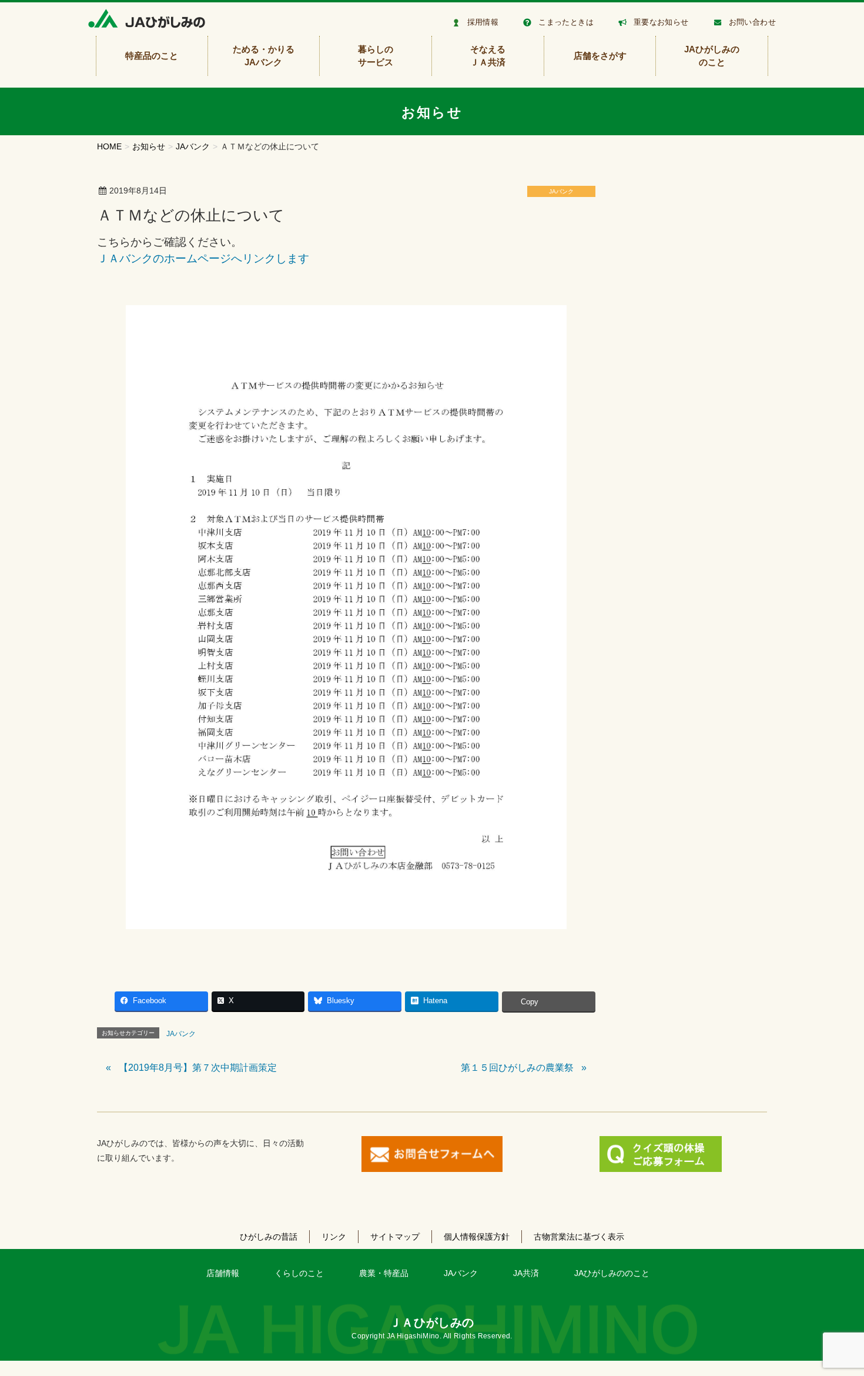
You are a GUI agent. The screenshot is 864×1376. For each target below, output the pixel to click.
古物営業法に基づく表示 (579, 1236)
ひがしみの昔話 (268, 1236)
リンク (334, 1236)
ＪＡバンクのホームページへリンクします (203, 258)
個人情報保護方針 (477, 1236)
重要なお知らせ (661, 22)
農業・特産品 (383, 1273)
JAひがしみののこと (611, 1273)
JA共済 (526, 1273)
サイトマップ (395, 1236)
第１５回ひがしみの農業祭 (517, 1068)
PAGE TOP (834, 1324)
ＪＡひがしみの (432, 1322)
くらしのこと (299, 1273)
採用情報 (483, 22)
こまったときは (566, 22)
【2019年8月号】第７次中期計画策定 (198, 1068)
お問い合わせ (752, 22)
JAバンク (561, 191)
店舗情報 (222, 1273)
